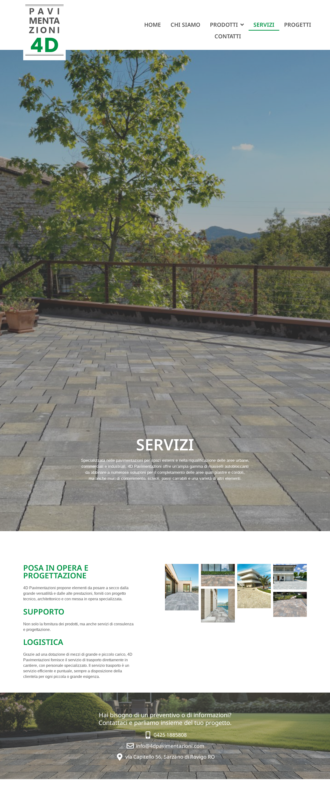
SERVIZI (263, 24)
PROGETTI (297, 24)
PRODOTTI (224, 24)
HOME (152, 24)
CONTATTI (228, 36)
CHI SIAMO (185, 24)
